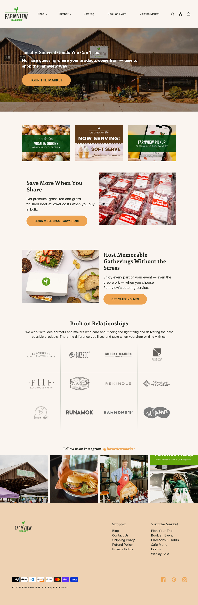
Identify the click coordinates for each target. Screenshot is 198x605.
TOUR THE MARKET (46, 80)
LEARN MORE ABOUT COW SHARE (56, 221)
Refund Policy (122, 545)
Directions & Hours (165, 540)
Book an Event (162, 535)
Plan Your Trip (161, 531)
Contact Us (120, 535)
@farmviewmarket (119, 449)
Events (156, 549)
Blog (115, 531)
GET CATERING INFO (125, 299)
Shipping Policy (123, 540)
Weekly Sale (160, 554)
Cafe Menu (159, 545)
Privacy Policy (122, 549)
